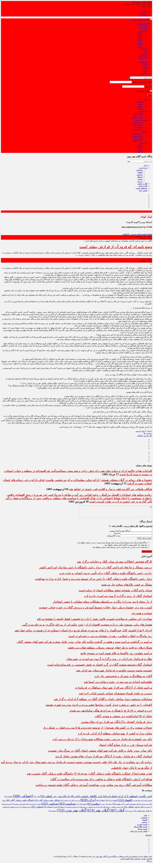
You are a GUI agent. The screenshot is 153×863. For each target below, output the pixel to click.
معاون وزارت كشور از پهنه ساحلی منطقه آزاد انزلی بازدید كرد (115, 733)
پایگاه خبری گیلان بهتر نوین (106, 856)
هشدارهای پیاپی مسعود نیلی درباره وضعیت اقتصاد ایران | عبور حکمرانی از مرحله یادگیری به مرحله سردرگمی (87, 624)
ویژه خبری (143, 31)
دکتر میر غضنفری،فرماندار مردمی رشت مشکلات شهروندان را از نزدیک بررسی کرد (102, 739)
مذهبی (139, 42)
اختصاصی (143, 49)
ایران (88, 800)
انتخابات (100, 800)
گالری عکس (142, 58)
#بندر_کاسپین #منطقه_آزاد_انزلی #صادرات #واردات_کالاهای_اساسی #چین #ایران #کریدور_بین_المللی (96, 796)
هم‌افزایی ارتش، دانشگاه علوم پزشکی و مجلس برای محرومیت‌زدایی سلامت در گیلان (101, 779)
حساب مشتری (136, 118)
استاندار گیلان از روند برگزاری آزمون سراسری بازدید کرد (118, 596)
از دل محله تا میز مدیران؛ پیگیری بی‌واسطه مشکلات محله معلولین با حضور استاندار (102, 601)
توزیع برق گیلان (74, 800)
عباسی (147, 807)
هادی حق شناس (141, 811)
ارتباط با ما (143, 13)
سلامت (93, 803)
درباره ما (143, 15)
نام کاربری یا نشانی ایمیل (142, 82)
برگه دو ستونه (136, 129)
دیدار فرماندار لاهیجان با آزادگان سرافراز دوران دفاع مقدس (116, 722)
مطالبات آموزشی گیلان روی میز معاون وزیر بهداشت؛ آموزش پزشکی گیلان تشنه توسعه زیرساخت (94, 785)
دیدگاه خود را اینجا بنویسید (120, 531)
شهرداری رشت (18, 804)
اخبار (145, 99)
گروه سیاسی (137, 138)
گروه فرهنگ (137, 140)
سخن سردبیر (142, 26)
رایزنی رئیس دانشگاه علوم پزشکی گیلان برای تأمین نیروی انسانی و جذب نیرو (106, 573)
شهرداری (30, 804)
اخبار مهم (143, 28)
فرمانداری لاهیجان (71, 807)
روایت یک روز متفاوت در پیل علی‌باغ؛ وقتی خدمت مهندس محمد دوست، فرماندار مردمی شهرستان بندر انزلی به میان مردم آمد (76, 762)
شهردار (38, 804)
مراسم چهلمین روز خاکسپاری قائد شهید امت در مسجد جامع (116, 653)
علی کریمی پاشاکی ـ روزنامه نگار (88, 807)
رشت (116, 804)
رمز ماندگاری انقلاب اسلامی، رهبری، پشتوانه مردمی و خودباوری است (110, 636)
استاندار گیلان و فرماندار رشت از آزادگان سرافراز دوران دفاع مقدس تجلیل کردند (103, 756)
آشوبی (36, 796)
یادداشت (144, 53)
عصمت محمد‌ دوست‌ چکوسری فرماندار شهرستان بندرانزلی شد (114, 670)
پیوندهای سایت (136, 124)
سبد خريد (138, 127)
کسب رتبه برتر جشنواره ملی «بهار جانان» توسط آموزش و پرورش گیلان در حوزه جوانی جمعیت (95, 607)
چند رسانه (143, 111)
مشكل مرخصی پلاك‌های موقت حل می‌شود (126, 584)
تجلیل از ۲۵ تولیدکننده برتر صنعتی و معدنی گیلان (123, 716)
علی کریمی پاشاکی (144, 436)
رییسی (102, 804)
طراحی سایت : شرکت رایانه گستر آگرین (136, 859)
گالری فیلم (143, 56)
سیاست (67, 803)
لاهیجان (47, 807)
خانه (145, 815)
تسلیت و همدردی (141, 613)
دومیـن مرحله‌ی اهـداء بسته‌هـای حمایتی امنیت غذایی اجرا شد (115, 693)
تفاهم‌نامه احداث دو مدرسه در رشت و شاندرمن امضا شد (118, 681)
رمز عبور (148, 86)
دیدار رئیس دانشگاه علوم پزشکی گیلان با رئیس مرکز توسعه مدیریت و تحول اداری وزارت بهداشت (93, 578)
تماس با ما (138, 122)
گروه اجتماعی (136, 134)
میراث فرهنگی (25, 807)
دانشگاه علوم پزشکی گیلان (47, 800)
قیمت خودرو (142, 824)
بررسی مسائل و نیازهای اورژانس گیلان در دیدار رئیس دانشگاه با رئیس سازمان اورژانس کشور (95, 567)
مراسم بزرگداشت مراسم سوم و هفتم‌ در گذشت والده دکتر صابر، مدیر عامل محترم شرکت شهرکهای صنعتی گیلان (84, 641)
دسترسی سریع (141, 120)
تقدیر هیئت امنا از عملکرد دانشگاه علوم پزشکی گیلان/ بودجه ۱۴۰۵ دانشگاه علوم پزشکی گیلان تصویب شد (89, 773)
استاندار (8, 796)
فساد (54, 807)
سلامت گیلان (81, 804)
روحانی (109, 804)
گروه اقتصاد (137, 136)
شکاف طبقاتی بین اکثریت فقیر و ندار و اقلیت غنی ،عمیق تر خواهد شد (110, 489)
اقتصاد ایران (111, 800)
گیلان (145, 51)
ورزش (139, 46)
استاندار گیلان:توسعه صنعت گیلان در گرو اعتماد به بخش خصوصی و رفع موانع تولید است (99, 664)
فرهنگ (139, 40)
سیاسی (139, 37)
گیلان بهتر (98, 810)
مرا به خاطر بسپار (142, 91)
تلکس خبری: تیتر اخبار (138, 831)
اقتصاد (139, 35)
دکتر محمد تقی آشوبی (130, 804)
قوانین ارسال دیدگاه (144, 538)
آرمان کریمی (140, 431)
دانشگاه (139, 44)
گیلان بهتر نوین (71, 810)
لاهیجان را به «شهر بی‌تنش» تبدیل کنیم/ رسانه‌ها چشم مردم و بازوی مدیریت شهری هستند (99, 704)
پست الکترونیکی (113, 536)
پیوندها (144, 11)
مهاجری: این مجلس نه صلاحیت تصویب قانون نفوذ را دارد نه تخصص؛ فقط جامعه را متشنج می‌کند (94, 618)
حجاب (64, 800)
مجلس (37, 806)
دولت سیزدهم (144, 804)
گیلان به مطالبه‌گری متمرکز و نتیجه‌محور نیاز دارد (123, 676)
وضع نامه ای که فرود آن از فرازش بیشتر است (115, 247)
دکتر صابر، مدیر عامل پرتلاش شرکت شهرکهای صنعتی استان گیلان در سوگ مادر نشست (100, 750)
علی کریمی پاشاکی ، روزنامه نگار (111, 807)
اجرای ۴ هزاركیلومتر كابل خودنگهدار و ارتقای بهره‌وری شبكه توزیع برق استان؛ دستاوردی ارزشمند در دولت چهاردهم (83, 630)
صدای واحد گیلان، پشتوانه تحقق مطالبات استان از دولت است (115, 590)
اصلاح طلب (136, 800)
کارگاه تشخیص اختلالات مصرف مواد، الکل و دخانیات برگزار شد (114, 561)
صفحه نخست (142, 24)
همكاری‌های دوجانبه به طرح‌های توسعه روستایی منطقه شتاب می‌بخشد (110, 647)
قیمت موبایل (142, 829)
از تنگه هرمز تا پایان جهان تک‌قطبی (131, 767)
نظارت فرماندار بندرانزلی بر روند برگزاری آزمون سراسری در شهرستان (109, 659)
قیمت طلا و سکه (140, 827)
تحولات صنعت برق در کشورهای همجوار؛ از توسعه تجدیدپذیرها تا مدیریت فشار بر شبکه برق (97, 727)
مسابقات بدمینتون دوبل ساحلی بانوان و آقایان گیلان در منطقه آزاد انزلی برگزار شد (103, 699)
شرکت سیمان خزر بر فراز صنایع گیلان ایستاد (125, 744)
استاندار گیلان (146, 800)
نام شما (117, 533)
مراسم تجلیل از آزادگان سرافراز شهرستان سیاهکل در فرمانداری (113, 687)
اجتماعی (139, 33)
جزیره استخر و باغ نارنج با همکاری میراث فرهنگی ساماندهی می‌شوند (111, 710)
